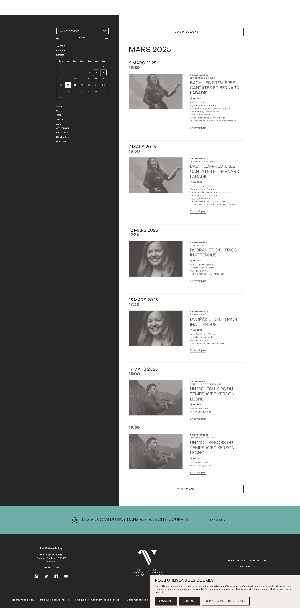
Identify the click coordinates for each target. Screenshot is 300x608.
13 (89, 79)
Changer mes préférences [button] (226, 601)
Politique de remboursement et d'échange (98, 600)
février (60, 51)
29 (103, 91)
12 (82, 79)
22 (103, 85)
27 (89, 91)
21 (96, 85)
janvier (60, 46)
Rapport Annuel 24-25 (22, 600)
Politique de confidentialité (54, 600)
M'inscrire (217, 520)
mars (60, 55)
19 (82, 85)
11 (75, 79)
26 (82, 91)
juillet (60, 120)
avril (59, 107)
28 (96, 91)
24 (68, 91)
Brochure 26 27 (248, 567)
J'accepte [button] (166, 601)
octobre (62, 133)
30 (61, 98)
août (59, 124)
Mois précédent (186, 32)
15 (103, 79)
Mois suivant (186, 489)
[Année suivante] (106, 38)
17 (68, 85)
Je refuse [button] (189, 601)
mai (58, 111)
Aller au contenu (150, 12)
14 (96, 79)
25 (75, 91)
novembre (62, 137)
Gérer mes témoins (137, 600)
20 (89, 85)
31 (68, 98)
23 (61, 91)
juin (58, 115)
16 (61, 85)
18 (75, 85)
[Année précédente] (57, 38)
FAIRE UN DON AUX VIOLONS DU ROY (248, 561)
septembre (63, 128)
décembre (62, 141)
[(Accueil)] (149, 563)
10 (68, 79)
